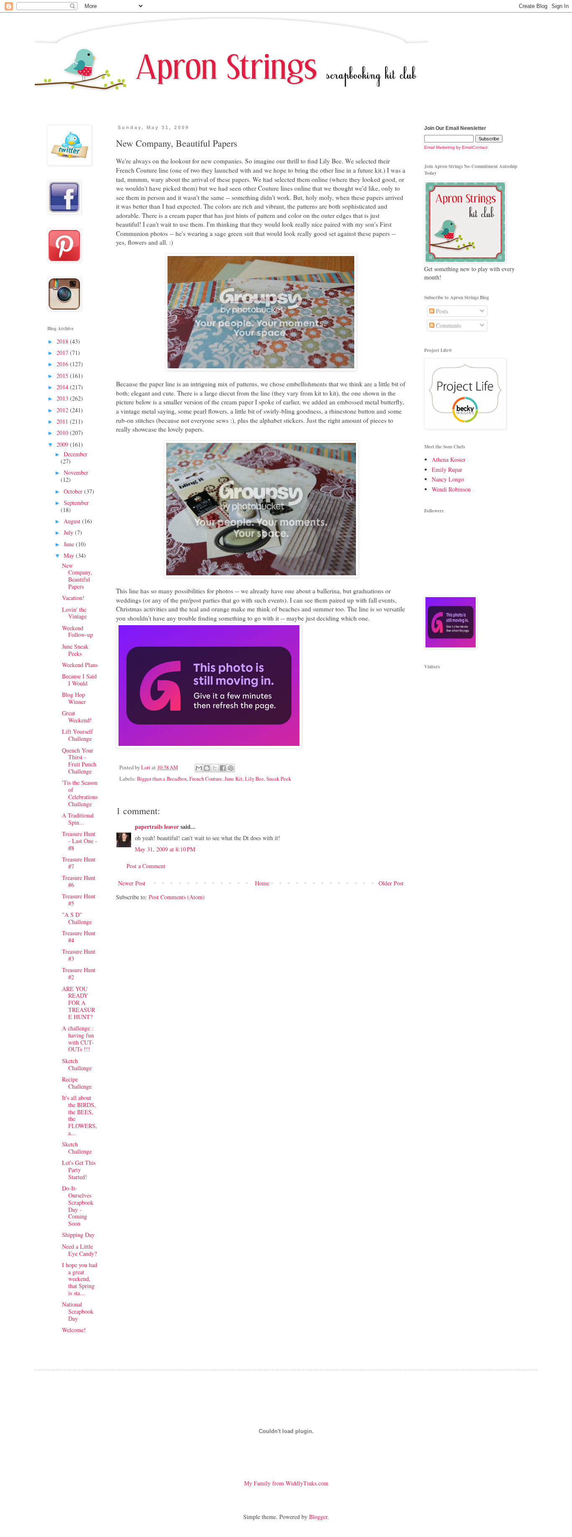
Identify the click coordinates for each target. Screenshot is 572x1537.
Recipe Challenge (77, 1082)
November (76, 472)
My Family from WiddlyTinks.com (286, 1483)
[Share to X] (215, 768)
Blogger (318, 1517)
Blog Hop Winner (74, 698)
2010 (63, 433)
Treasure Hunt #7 (78, 862)
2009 (63, 444)
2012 (63, 410)
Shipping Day (78, 1235)
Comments (447, 325)
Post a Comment (145, 866)
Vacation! (73, 598)
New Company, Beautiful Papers (77, 575)
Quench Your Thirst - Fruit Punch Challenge (79, 760)
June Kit (233, 778)
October (74, 491)
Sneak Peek (278, 778)
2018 (63, 341)
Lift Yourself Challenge (77, 735)
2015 (63, 376)
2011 (63, 421)
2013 (63, 398)
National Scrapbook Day (77, 1311)
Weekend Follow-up (77, 631)
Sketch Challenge (77, 1064)
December (76, 454)
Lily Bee (254, 778)
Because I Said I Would (79, 679)
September (76, 503)
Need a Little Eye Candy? (79, 1250)
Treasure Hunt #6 (78, 881)
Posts (441, 311)
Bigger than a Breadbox (162, 778)
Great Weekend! (77, 716)
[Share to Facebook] (223, 768)
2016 (63, 364)
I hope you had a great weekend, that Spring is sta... (79, 1279)
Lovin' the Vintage (74, 613)
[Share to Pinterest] (231, 768)
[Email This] (199, 768)
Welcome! (74, 1330)
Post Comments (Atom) (177, 897)
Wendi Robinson (451, 489)
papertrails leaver (157, 826)
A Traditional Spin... (78, 818)
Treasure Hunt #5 (78, 899)
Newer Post (131, 883)
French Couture (205, 778)
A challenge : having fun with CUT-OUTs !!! (78, 1038)
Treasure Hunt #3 (78, 955)
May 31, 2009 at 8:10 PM (165, 849)
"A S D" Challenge (77, 918)
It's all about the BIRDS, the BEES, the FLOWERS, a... (79, 1115)
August (73, 521)
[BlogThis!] (207, 768)
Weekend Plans (80, 665)
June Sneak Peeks (75, 649)
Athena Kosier (449, 459)
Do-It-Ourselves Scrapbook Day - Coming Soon (77, 1205)
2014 (63, 387)
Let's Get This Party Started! (78, 1170)
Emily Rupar (447, 470)
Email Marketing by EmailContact (455, 147)
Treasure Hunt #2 (78, 973)
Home (262, 883)
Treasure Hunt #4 (78, 936)
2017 (63, 353)
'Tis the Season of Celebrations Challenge (80, 793)
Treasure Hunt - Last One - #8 (79, 841)
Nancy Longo (448, 479)
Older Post (391, 883)
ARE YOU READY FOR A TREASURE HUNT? (78, 1003)
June (70, 544)
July (69, 532)
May (70, 555)
